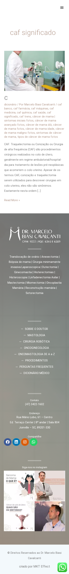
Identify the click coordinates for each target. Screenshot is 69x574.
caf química (24, 112)
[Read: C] (34, 70)
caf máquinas (39, 108)
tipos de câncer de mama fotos (37, 136)
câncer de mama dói (39, 124)
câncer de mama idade (39, 128)
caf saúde (39, 112)
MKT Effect (41, 566)
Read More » (12, 200)
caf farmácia (21, 108)
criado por (26, 566)
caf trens (25, 116)
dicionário (10, 104)
